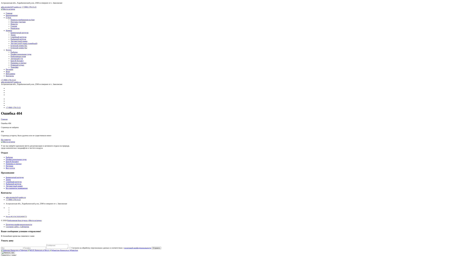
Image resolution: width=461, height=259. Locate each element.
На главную (6, 140)
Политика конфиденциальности (19, 225)
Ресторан (9, 166)
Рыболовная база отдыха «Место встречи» (24, 220)
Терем (8, 180)
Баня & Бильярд (12, 162)
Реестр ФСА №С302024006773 (16, 216)
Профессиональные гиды (16, 159)
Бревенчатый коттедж (15, 177)
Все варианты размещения (16, 188)
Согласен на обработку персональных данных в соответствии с (111, 248)
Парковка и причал (13, 164)
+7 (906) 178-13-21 (13, 200)
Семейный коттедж (14, 182)
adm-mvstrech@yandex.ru (16, 197)
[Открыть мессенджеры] (8, 252)
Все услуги (10, 168)
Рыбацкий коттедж (13, 184)
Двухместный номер (14, 186)
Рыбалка (9, 157)
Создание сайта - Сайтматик (17, 227)
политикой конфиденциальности (137, 248)
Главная (4, 119)
